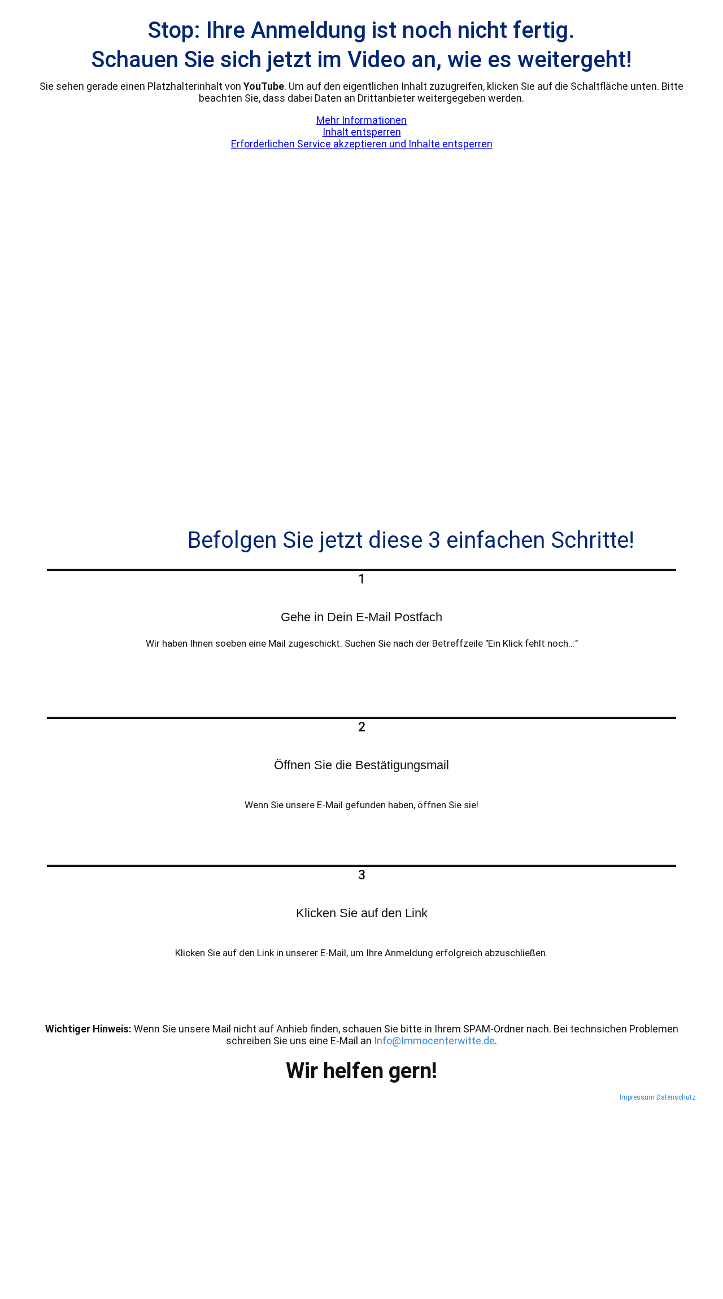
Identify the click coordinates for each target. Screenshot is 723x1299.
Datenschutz (676, 1097)
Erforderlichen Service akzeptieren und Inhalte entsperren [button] (362, 144)
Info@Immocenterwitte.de (434, 1041)
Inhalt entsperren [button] (362, 132)
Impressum (637, 1097)
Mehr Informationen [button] (361, 120)
